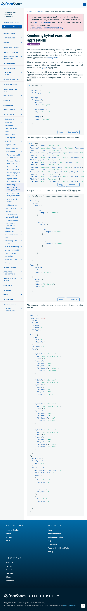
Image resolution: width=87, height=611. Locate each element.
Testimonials (52, 544)
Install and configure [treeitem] (11, 47)
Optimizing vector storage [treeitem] (11, 242)
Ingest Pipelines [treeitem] (9, 68)
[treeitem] (21, 33)
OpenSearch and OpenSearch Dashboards (10, 14)
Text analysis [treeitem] (8, 96)
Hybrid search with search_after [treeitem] (13, 168)
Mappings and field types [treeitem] (10, 90)
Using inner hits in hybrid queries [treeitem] (13, 194)
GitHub (9, 537)
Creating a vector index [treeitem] (11, 129)
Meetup (9, 577)
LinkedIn (9, 570)
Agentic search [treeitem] (11, 145)
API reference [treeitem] (8, 299)
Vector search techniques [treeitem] (9, 123)
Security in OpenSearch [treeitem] (12, 80)
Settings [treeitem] (8, 263)
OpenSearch (12, 4)
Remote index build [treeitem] (12, 250)
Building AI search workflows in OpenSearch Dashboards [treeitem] (12, 224)
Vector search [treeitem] (9, 114)
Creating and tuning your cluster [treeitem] (11, 58)
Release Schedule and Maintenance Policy (46, 28)
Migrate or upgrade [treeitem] (11, 52)
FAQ (49, 541)
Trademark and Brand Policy (58, 548)
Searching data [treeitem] (10, 138)
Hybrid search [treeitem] (11, 151)
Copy (61, 132)
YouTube (9, 573)
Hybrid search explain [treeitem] (12, 200)
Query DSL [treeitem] (7, 100)
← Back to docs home (11, 22)
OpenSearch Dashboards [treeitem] (8, 74)
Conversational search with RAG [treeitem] (12, 215)
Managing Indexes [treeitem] (10, 63)
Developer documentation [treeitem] (9, 310)
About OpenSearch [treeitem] (10, 33)
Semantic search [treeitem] (12, 148)
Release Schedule (54, 534)
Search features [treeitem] (9, 110)
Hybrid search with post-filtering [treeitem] (13, 180)
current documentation (42, 22)
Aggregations (52, 58)
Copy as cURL (73, 132)
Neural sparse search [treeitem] (11, 209)
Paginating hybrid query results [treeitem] (13, 162)
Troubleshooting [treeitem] (10, 304)
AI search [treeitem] (8, 141)
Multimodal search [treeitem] (12, 205)
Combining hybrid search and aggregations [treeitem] (13, 187)
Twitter (9, 566)
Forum (8, 534)
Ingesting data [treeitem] (10, 134)
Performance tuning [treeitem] (12, 247)
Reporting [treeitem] (7, 290)
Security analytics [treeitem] (10, 84)
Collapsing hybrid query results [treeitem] (13, 174)
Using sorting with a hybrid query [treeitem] (13, 156)
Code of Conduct (12, 530)
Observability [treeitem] (8, 285)
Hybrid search (39, 11)
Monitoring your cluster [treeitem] (10, 280)
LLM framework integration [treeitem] (10, 254)
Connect (9, 562)
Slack (8, 541)
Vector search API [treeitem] (11, 259)
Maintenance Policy (55, 537)
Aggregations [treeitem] (8, 105)
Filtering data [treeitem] (9, 231)
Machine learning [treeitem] (10, 267)
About (50, 530)
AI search (30, 11)
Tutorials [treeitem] (7, 43)
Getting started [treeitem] (9, 38)
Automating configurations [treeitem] (9, 273)
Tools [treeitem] (6, 295)
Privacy (50, 552)
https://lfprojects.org (70, 605)
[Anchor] (24, 525)
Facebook (10, 581)
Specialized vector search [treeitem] (11, 236)
